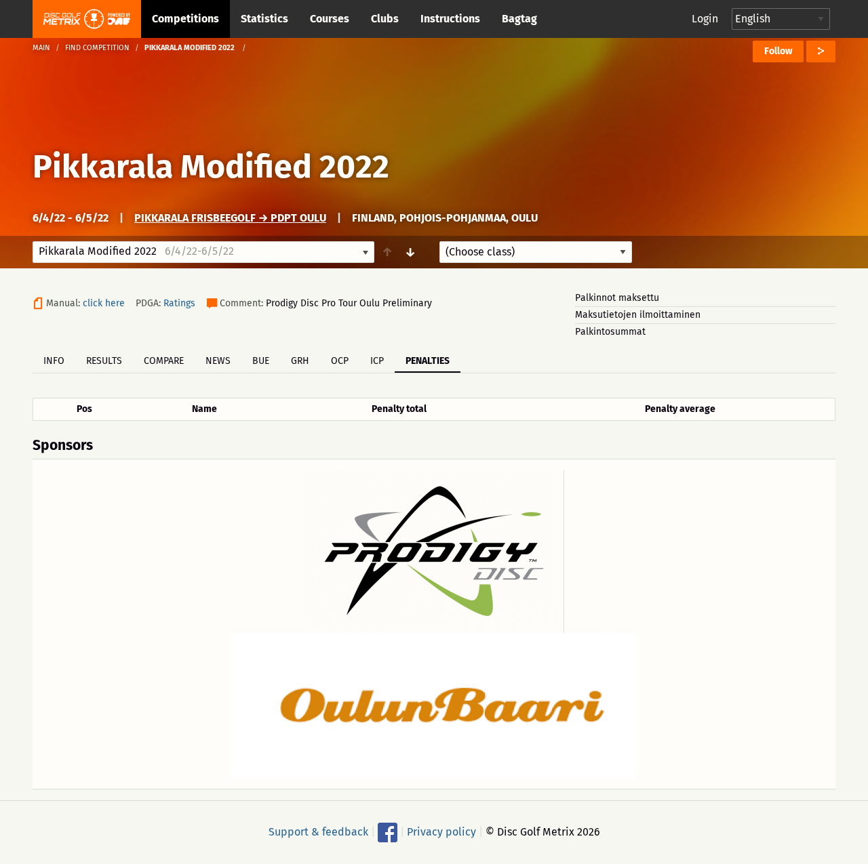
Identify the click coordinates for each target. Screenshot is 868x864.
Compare (164, 361)
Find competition (97, 47)
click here (104, 303)
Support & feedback (318, 831)
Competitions (185, 18)
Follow (778, 51)
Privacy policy (441, 831)
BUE (260, 361)
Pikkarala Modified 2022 (211, 166)
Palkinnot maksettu (617, 298)
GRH (300, 361)
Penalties (428, 361)
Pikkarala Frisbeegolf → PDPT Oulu (230, 217)
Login (705, 18)
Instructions (450, 18)
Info (53, 361)
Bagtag (519, 18)
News (218, 361)
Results (104, 361)
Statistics (264, 18)
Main (41, 47)
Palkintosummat (610, 331)
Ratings (179, 303)
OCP (340, 361)
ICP (377, 361)
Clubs (385, 18)
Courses (329, 18)
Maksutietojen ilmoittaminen (638, 315)
